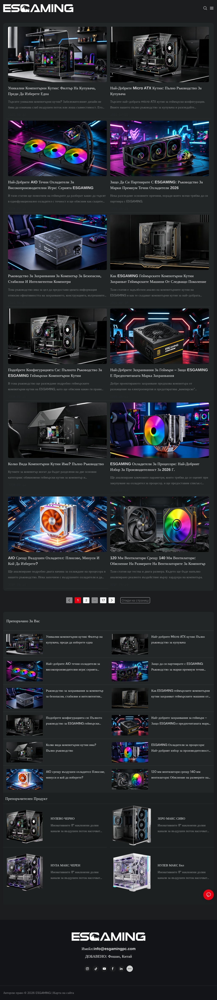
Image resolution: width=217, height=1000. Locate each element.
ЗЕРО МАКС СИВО (171, 818)
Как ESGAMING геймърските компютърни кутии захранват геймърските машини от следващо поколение (158, 279)
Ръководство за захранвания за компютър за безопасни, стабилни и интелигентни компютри (54, 279)
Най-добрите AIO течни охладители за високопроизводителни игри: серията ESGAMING (50, 185)
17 (103, 600)
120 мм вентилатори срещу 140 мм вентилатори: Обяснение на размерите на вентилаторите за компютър (157, 561)
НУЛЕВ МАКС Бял (171, 865)
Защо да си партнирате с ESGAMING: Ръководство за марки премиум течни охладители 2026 (156, 185)
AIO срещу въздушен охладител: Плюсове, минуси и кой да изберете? (53, 561)
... (94, 599)
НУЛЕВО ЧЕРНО (63, 818)
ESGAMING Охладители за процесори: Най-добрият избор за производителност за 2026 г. (154, 467)
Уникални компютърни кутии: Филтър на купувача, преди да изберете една (52, 91)
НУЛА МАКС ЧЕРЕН (65, 865)
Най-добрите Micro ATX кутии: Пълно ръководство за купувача (156, 91)
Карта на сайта (63, 993)
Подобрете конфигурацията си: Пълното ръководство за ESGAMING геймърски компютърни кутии (55, 373)
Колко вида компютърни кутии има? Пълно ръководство (56, 464)
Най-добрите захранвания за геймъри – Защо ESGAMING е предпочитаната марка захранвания (159, 373)
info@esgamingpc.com (115, 949)
